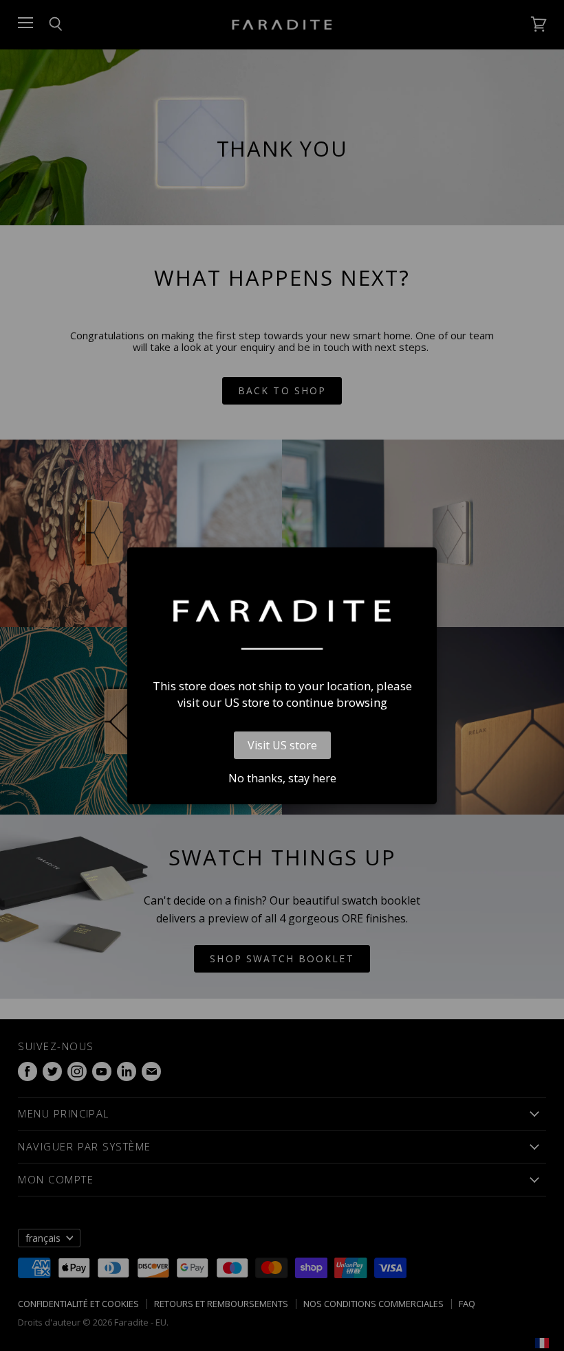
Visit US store (282, 745)
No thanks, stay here (282, 778)
